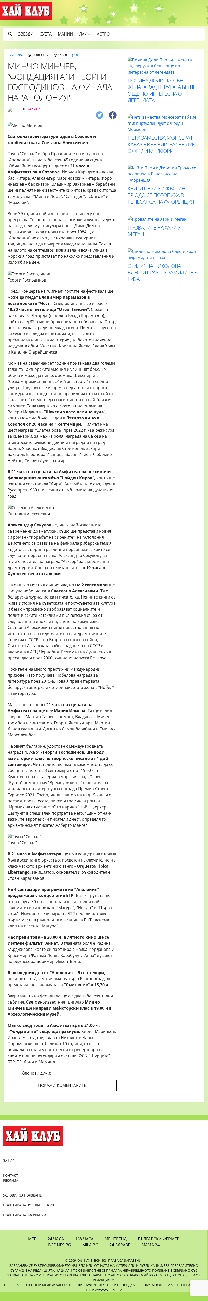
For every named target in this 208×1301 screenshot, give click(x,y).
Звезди (25, 34)
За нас (8, 1160)
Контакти (11, 1175)
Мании (65, 34)
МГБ (32, 1239)
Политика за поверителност (28, 1205)
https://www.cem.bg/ (104, 1290)
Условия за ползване (22, 1195)
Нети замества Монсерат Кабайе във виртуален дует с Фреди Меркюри (162, 144)
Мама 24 (151, 1245)
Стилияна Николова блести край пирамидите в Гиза (162, 272)
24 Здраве (119, 1245)
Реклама (10, 1180)
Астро (103, 34)
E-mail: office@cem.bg (184, 1284)
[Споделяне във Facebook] (113, 115)
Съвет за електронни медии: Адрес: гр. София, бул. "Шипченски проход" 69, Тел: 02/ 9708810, (84, 1284)
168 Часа (84, 1239)
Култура (16, 55)
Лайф (85, 34)
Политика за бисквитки (24, 1215)
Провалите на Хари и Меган (154, 231)
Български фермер (158, 1239)
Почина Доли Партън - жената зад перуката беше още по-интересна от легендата (162, 90)
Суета (46, 34)
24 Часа (56, 1239)
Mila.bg (90, 1245)
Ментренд (116, 1239)
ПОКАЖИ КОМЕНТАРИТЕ (62, 1085)
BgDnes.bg (59, 1245)
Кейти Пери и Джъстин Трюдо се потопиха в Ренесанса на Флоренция (161, 195)
